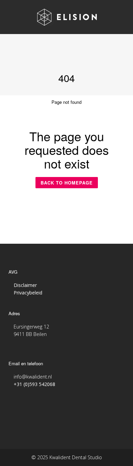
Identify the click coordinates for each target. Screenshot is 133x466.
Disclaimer (25, 285)
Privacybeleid (28, 292)
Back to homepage (67, 182)
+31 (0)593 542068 (34, 384)
